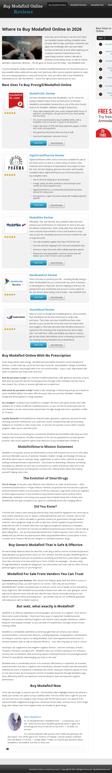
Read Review (57, 143)
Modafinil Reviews (78, 5)
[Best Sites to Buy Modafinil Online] (23, 15)
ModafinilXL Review (42, 93)
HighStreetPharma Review (46, 155)
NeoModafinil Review (43, 275)
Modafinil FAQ (97, 5)
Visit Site (38, 143)
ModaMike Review (41, 217)
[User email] (7, 749)
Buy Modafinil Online (57, 5)
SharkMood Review (41, 309)
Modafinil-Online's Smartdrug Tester (44, 769)
